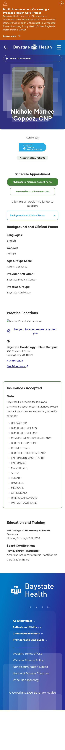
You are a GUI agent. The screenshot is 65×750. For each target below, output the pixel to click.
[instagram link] (31, 607)
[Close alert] (61, 3)
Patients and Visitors (26, 627)
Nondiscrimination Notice (30, 667)
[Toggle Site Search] (6, 47)
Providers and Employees (29, 640)
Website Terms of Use (27, 653)
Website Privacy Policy (28, 660)
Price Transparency (26, 680)
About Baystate (23, 621)
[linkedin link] (48, 607)
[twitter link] (36, 607)
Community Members (26, 633)
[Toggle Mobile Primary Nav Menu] (59, 47)
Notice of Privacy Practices (31, 673)
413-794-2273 (15, 360)
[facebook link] (42, 607)
